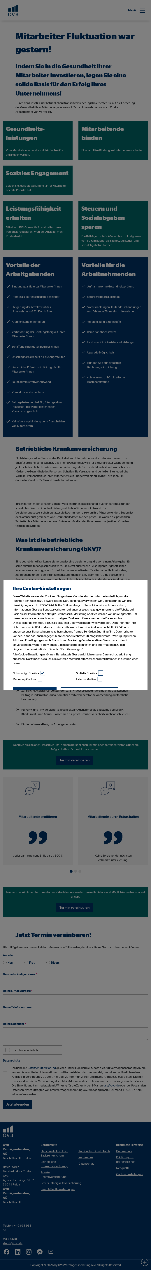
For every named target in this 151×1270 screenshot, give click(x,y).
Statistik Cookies (86, 673)
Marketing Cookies (24, 679)
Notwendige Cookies (26, 673)
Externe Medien (86, 679)
